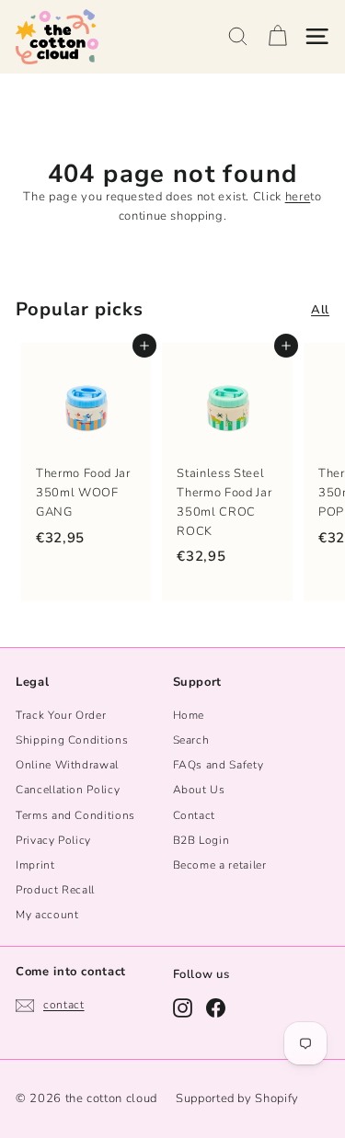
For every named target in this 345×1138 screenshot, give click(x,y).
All (320, 310)
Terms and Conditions (75, 815)
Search (191, 740)
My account (47, 914)
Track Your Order (61, 715)
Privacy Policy (53, 840)
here (298, 196)
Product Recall (55, 889)
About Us (199, 789)
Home (189, 715)
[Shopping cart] (277, 36)
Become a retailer (220, 865)
